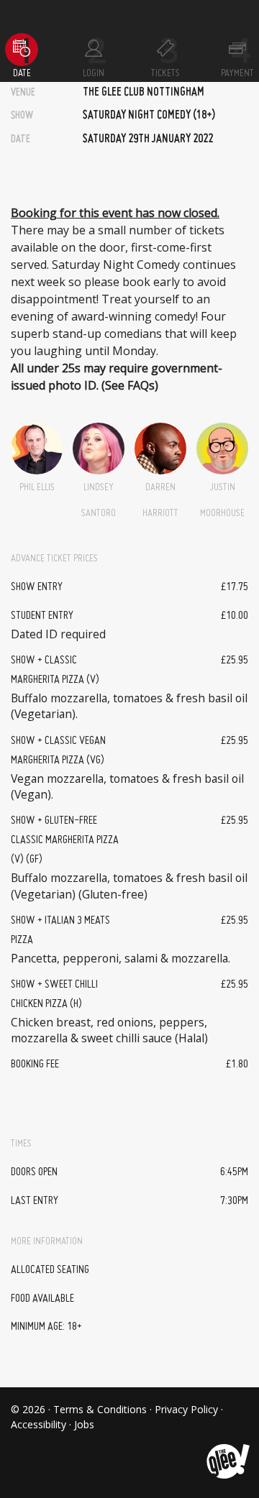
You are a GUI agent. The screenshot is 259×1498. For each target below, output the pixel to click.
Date (22, 73)
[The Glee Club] (227, 1450)
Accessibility (38, 1424)
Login (93, 73)
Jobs (84, 1424)
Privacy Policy (186, 1409)
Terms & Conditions (100, 1409)
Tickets (165, 73)
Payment (237, 73)
